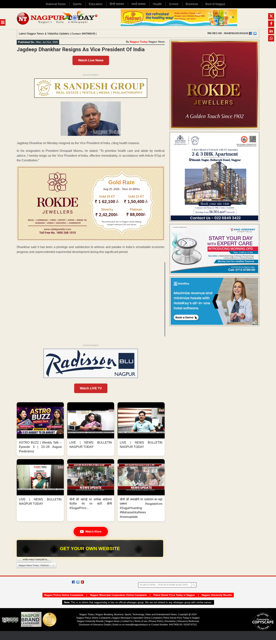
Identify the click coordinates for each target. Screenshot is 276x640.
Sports (77, 4)
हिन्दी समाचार (117, 4)
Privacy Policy (156, 621)
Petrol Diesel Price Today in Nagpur (174, 595)
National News (56, 4)
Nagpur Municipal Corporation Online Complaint (118, 595)
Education (95, 4)
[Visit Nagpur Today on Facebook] (250, 33)
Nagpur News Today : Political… (36, 565)
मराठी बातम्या (138, 4)
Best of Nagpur (215, 4)
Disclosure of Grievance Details (95, 624)
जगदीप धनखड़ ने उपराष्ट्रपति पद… (34, 559)
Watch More (93, 531)
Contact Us (127, 621)
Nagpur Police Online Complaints (63, 595)
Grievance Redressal (188, 621)
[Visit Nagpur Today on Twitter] (254, 33)
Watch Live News (90, 60)
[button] (40, 429)
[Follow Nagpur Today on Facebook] (73, 582)
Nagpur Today (139, 41)
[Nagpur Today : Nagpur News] (57, 19)
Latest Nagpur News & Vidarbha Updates (44, 33)
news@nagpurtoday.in (136, 624)
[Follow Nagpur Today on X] (77, 582)
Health (157, 4)
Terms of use (140, 621)
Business (192, 4)
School (173, 4)
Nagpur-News (112, 621)
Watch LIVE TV (91, 388)
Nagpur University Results (217, 595)
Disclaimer (170, 621)
